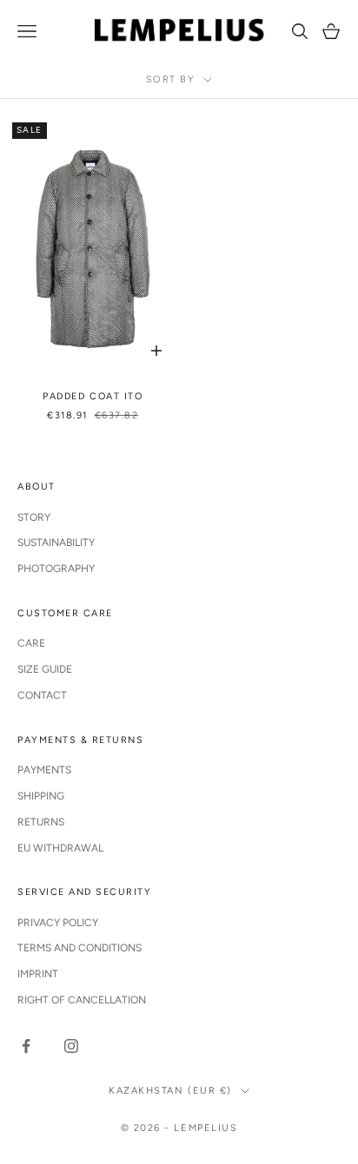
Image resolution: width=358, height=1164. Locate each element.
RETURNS (40, 822)
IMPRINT (37, 974)
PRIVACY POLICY (57, 923)
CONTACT (42, 695)
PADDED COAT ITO (93, 396)
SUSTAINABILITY (56, 542)
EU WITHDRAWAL (60, 848)
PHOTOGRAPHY (56, 568)
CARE (31, 643)
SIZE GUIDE (44, 669)
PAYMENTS (44, 770)
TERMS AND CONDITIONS (79, 948)
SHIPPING (40, 796)
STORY (33, 517)
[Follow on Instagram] (71, 1046)
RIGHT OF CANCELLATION (81, 1000)
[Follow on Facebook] (26, 1046)
